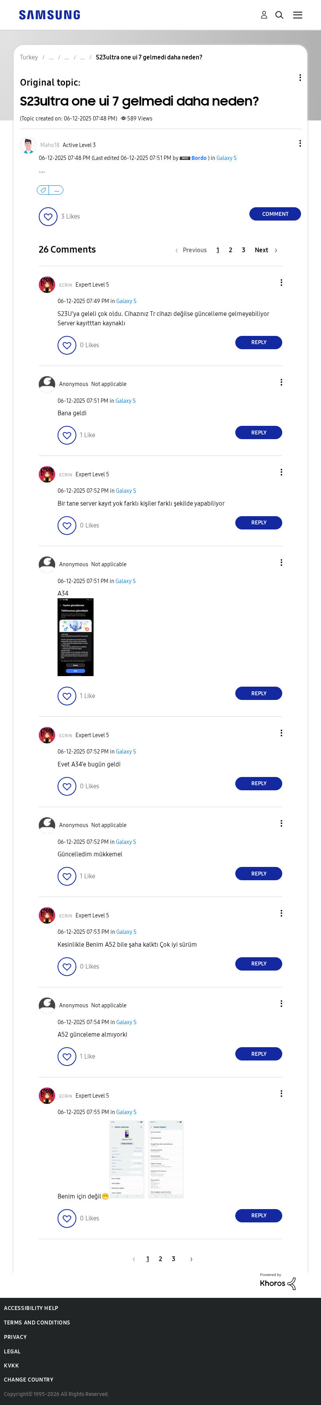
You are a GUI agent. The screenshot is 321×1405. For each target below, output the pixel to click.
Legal (12, 1351)
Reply (259, 342)
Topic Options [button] (287, 78)
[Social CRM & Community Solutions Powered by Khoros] (278, 1281)
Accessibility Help (31, 1308)
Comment (275, 214)
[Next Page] (189, 1259)
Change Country (28, 1379)
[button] (287, 143)
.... (56, 190)
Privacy (15, 1337)
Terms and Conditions (37, 1322)
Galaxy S (226, 158)
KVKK (11, 1365)
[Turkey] (49, 14)
